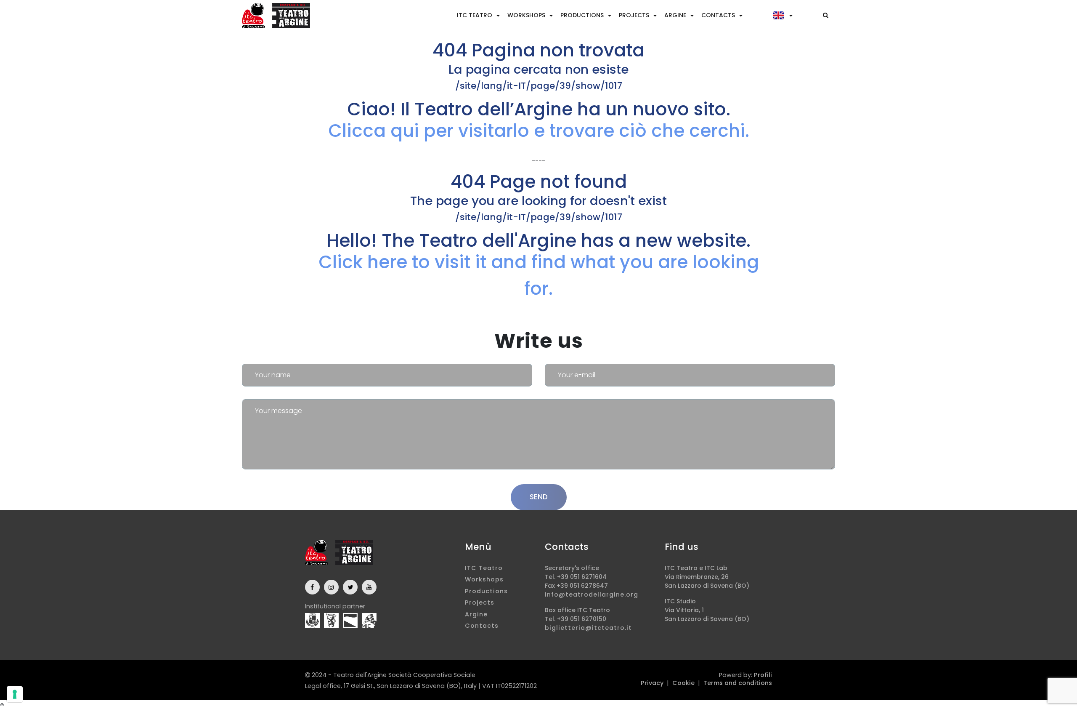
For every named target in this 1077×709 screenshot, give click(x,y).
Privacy (652, 683)
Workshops (526, 15)
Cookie (683, 683)
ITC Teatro (474, 15)
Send (539, 497)
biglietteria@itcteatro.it (588, 628)
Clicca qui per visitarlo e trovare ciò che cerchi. (538, 130)
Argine (675, 15)
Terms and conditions (737, 683)
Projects (634, 15)
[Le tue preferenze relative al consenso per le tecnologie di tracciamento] (15, 694)
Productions (582, 15)
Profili (763, 675)
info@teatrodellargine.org (591, 594)
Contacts (718, 15)
